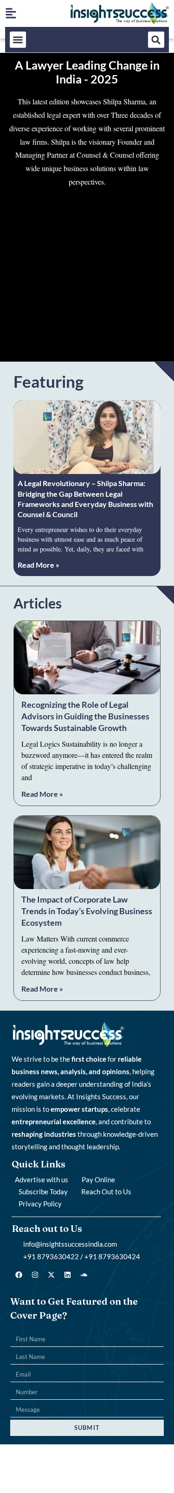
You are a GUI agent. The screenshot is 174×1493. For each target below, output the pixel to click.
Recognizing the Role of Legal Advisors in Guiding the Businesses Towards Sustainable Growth (85, 716)
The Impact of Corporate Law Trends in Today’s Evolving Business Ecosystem (86, 911)
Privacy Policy (40, 1203)
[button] (18, 40)
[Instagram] (35, 1275)
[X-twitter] (51, 1275)
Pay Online (98, 1179)
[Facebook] (19, 1275)
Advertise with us (41, 1179)
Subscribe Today (43, 1191)
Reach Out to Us (106, 1191)
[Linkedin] (67, 1275)
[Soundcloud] (83, 1275)
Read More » (38, 564)
